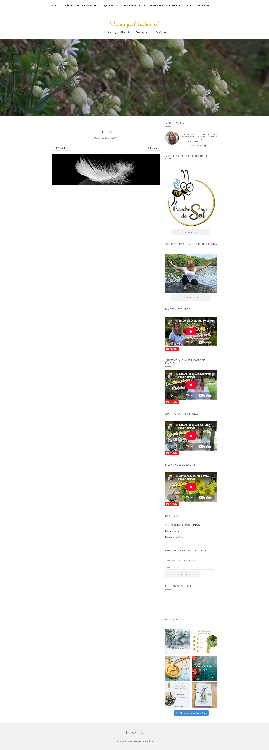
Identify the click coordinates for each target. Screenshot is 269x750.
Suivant (152, 148)
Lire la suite (198, 145)
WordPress (149, 741)
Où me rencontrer (134, 5)
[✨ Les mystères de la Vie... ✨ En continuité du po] (178, 668)
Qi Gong (109, 5)
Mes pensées (172, 530)
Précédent (62, 148)
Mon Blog (204, 5)
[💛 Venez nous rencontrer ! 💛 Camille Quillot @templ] (178, 695)
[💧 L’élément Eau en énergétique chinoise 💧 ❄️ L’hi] (178, 642)
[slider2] (106, 169)
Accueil (57, 5)
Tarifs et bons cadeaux (165, 5)
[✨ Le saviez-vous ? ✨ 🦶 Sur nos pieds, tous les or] (204, 642)
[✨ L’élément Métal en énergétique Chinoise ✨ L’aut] (204, 668)
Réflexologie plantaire (81, 5)
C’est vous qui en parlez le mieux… (183, 524)
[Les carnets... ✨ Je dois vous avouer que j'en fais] (204, 695)
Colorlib (128, 741)
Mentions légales (174, 537)
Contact (189, 5)
